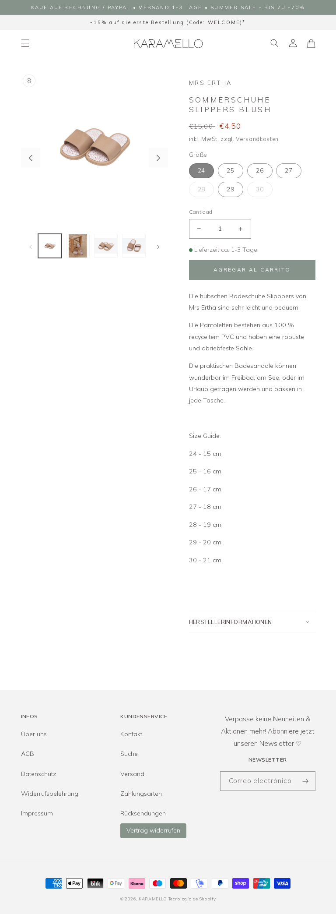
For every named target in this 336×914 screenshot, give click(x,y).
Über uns (34, 734)
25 (230, 170)
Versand (132, 774)
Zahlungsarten (141, 794)
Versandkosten (257, 138)
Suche (129, 754)
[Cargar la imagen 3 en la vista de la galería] (106, 246)
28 (202, 189)
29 (230, 189)
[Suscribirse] (306, 781)
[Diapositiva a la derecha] (158, 157)
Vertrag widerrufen (153, 830)
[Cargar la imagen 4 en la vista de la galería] (134, 246)
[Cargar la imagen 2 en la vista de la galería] (78, 246)
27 (289, 170)
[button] (25, 43)
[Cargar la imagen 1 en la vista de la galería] (50, 246)
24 (202, 170)
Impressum (37, 813)
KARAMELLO (153, 898)
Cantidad (201, 211)
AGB (27, 754)
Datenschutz (38, 774)
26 (260, 170)
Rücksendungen (143, 813)
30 (260, 189)
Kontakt (131, 734)
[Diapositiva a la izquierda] (30, 157)
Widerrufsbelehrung (49, 794)
